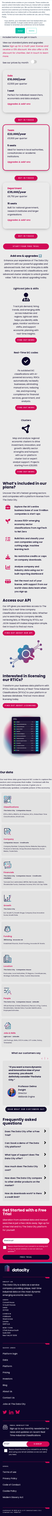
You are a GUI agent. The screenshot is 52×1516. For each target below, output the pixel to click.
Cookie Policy (10, 1491)
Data (5, 1359)
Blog (5, 1385)
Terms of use (9, 1472)
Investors (7, 1378)
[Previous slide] (42, 1058)
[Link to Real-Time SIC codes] (26, 361)
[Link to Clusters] (26, 429)
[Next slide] (47, 1058)
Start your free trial (26, 246)
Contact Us (9, 1397)
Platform (7, 1366)
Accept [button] (20, 30)
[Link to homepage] (17, 1268)
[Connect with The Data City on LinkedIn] (11, 1412)
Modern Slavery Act (13, 1497)
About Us (7, 1391)
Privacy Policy (10, 1478)
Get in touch (26, 120)
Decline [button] (31, 30)
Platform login (10, 1353)
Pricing (6, 1372)
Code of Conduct (12, 1484)
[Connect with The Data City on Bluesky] (17, 1412)
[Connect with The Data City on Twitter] (5, 1412)
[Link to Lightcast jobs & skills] (26, 297)
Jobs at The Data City (14, 1404)
